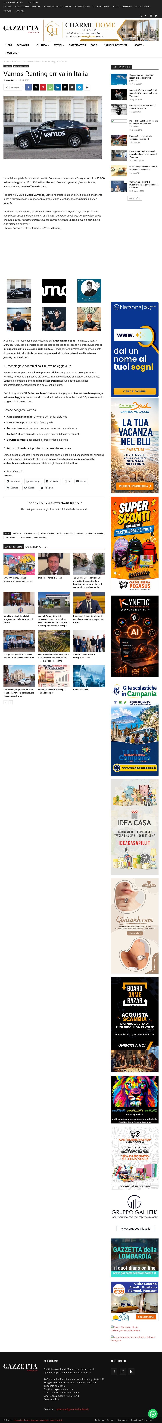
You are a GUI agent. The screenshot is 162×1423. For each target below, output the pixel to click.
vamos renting (40, 537)
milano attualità (47, 533)
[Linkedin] (156, 15)
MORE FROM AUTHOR (36, 547)
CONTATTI (7, 11)
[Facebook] (145, 15)
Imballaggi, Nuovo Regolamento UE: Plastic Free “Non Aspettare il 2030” (88, 619)
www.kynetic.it (56, 1420)
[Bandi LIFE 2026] (89, 676)
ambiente (17, 533)
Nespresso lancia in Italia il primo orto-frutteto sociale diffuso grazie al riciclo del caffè (53, 657)
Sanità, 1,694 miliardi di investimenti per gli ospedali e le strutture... (144, 185)
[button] (141, 15)
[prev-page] (5, 702)
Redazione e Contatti (104, 1420)
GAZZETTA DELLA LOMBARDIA (27, 6)
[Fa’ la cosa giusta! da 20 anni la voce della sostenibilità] (119, 170)
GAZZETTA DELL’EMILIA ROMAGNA (57, 6)
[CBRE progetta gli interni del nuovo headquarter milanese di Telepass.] (119, 155)
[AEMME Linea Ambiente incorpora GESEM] (89, 641)
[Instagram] (151, 15)
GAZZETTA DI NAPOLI (101, 6)
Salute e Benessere (115, 45)
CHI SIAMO (7, 6)
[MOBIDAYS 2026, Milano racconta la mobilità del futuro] (19, 564)
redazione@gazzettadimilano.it (72, 1409)
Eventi (58, 45)
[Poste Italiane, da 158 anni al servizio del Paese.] (119, 109)
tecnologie (44, 1420)
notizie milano (25, 537)
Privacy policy (122, 1420)
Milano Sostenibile (31, 61)
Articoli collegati (13, 547)
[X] (36, 87)
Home (9, 45)
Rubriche (11, 52)
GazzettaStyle (77, 45)
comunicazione (31, 1420)
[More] (87, 87)
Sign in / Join (33, 2)
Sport (138, 45)
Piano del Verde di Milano (50, 578)
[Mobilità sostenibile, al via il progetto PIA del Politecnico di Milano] (19, 603)
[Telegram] (79, 87)
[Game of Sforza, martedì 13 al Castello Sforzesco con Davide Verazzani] (119, 94)
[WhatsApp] (50, 87)
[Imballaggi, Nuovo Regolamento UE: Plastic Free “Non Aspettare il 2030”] (89, 603)
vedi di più (133, 198)
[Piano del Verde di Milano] (54, 564)
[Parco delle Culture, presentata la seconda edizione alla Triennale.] (119, 125)
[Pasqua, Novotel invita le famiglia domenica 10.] (119, 140)
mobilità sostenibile (94, 533)
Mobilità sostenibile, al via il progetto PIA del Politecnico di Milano (18, 619)
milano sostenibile (64, 533)
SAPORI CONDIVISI (142, 6)
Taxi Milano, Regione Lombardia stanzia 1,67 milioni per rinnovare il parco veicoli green (18, 692)
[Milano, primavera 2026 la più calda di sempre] (54, 676)
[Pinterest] (43, 87)
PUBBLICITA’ (19, 11)
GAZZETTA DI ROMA (82, 6)
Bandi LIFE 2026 (80, 689)
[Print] (72, 87)
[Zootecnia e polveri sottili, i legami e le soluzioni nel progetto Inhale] (119, 79)
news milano (10, 537)
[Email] (65, 87)
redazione (10, 80)
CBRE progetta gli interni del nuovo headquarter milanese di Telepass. (143, 154)
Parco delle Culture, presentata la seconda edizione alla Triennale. (143, 124)
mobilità (79, 533)
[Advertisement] (54, 168)
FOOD (94, 45)
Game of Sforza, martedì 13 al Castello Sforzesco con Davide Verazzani (143, 93)
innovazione (18, 1420)
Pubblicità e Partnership (141, 1420)
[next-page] (10, 702)
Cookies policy (51, 1399)
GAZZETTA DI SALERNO (122, 6)
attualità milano (30, 533)
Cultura (41, 45)
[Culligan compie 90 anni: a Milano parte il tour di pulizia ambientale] (19, 641)
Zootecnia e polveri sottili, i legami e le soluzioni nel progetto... (141, 78)
